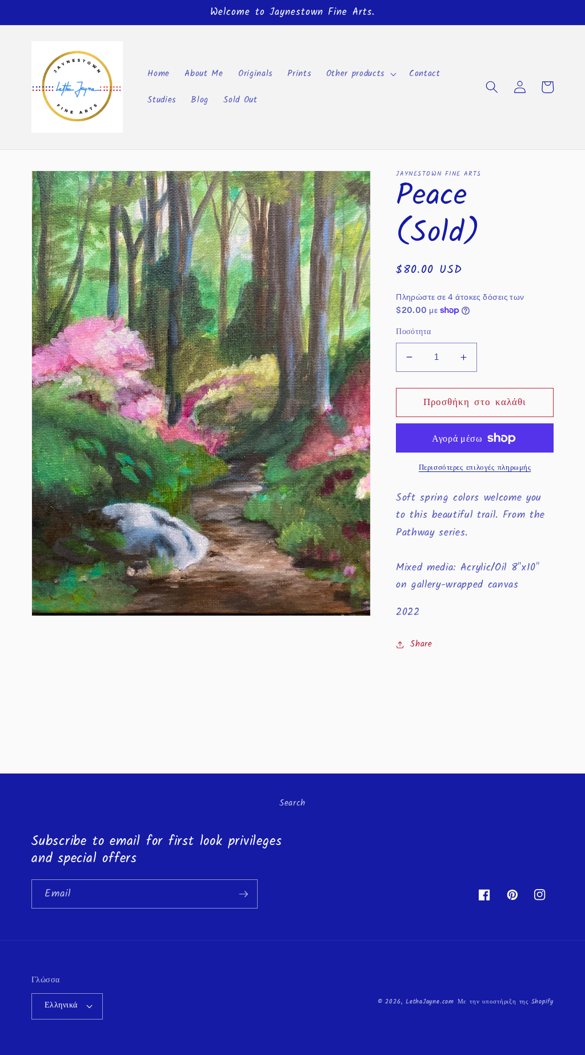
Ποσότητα (413, 333)
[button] (360, 74)
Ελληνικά (61, 1005)
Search (292, 803)
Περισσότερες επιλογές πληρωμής (475, 467)
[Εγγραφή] (243, 894)
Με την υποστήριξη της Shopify (506, 1002)
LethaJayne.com (430, 1002)
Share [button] (421, 644)
